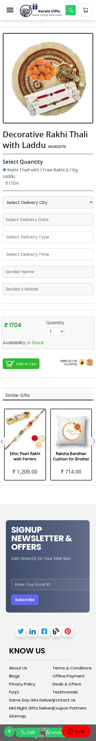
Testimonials (65, 692)
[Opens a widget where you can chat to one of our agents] (76, 731)
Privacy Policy (22, 684)
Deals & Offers (67, 684)
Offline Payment (69, 676)
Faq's (14, 692)
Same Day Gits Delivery (32, 700)
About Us (18, 668)
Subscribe (25, 599)
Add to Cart (26, 363)
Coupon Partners (69, 708)
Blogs (14, 676)
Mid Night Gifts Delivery (31, 708)
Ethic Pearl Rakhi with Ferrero (25, 456)
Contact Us (64, 700)
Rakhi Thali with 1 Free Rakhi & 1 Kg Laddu (40, 173)
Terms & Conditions (72, 668)
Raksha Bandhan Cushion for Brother (71, 456)
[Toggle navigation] (10, 10)
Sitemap (17, 716)
